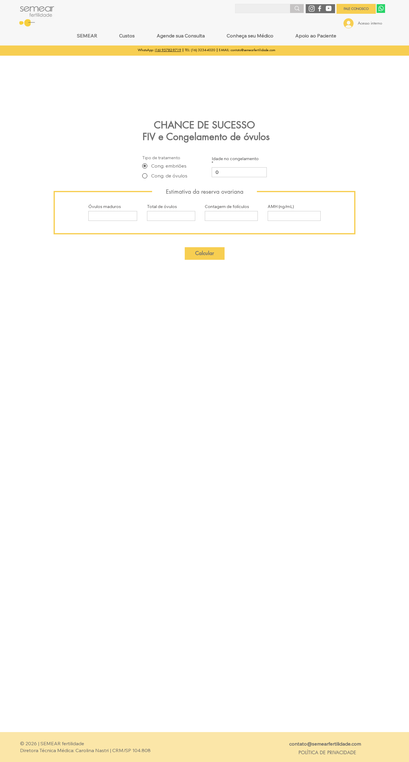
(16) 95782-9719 (168, 50)
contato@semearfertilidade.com (253, 50)
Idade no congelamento (235, 159)
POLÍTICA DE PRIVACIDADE (327, 752)
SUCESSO (233, 125)
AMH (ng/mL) (281, 206)
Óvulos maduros (104, 206)
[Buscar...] (297, 8)
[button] (87, 35)
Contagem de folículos (227, 206)
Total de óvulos (162, 206)
